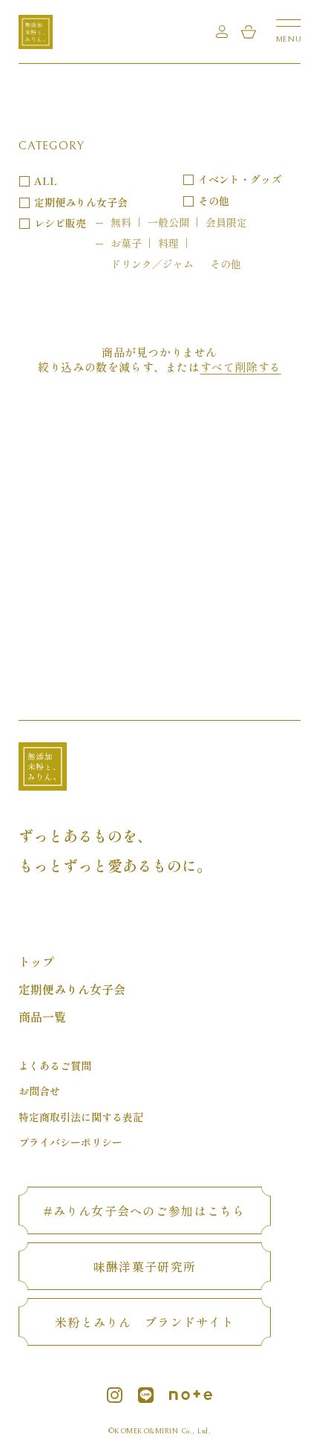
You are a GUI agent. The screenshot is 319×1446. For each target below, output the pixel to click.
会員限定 (226, 222)
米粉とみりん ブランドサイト (144, 1322)
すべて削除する (240, 367)
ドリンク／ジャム (152, 263)
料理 (168, 243)
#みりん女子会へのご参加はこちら (144, 1210)
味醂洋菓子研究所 (144, 1266)
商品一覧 (42, 1016)
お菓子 (126, 243)
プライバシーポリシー (70, 1142)
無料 (121, 222)
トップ (36, 961)
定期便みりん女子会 (81, 202)
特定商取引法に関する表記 (81, 1116)
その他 (225, 263)
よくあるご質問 (55, 1065)
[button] (288, 29)
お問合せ (39, 1090)
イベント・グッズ (239, 179)
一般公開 (168, 222)
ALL (45, 180)
